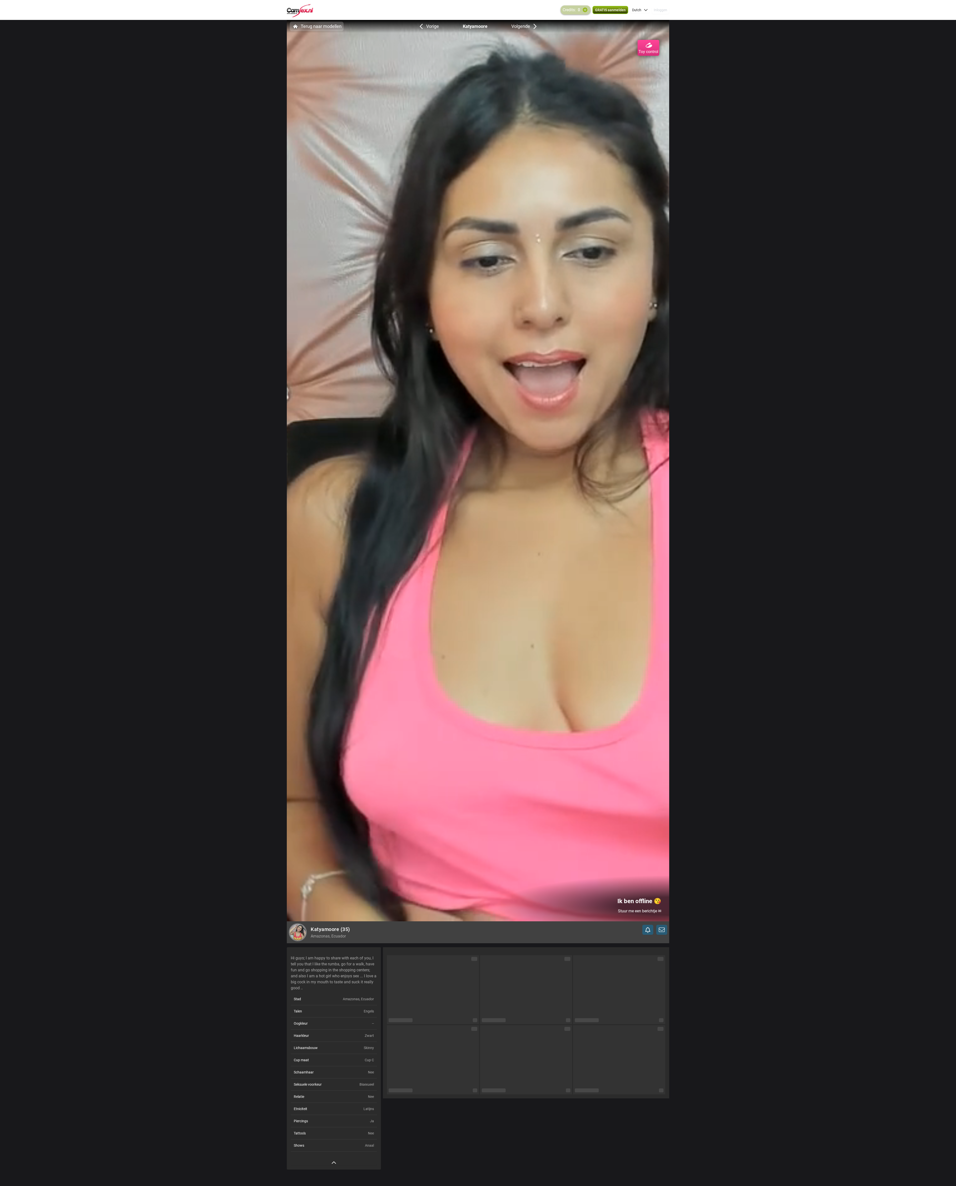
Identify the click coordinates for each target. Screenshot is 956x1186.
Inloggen (660, 10)
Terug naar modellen (321, 26)
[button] (640, 10)
